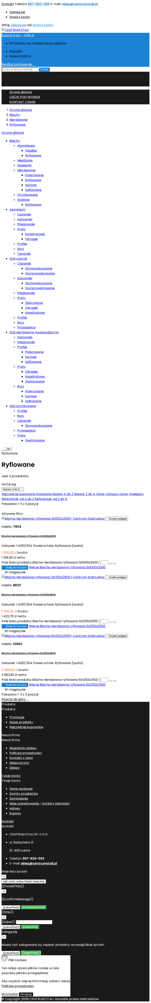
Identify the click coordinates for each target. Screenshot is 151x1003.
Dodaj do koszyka (14, 567)
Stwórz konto (19, 17)
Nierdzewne (26, 170)
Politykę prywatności (18, 986)
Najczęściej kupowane (19, 494)
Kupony (15, 813)
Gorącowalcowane (40, 273)
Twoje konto (11, 776)
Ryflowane (33, 155)
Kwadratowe (35, 234)
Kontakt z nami (21, 758)
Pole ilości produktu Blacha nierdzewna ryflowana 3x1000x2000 (50, 562)
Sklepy (14, 767)
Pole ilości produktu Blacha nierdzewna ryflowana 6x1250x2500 (50, 679)
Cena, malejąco (131, 494)
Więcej (67, 567)
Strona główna (13, 132)
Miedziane (25, 160)
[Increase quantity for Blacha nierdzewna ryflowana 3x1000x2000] (110, 563)
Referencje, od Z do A (51, 499)
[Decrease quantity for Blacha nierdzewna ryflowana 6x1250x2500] (114, 680)
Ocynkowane (27, 195)
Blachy (14, 141)
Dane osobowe (21, 788)
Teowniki (24, 253)
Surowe (31, 185)
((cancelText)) (11, 907)
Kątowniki (24, 219)
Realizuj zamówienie (18, 64)
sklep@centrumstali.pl (80, 4)
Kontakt (8, 4)
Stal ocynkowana (22, 406)
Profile (22, 244)
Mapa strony (19, 763)
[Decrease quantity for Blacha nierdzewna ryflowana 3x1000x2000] (114, 563)
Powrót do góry (15, 699)
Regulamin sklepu (22, 748)
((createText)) (30, 927)
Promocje (16, 717)
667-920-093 (39, 4)
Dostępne (44, 494)
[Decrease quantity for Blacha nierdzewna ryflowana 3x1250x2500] (114, 622)
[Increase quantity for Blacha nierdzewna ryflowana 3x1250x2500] (110, 622)
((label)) (8, 922)
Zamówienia (18, 798)
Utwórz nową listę (23, 881)
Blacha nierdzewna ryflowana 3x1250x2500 (29, 594)
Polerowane (34, 175)
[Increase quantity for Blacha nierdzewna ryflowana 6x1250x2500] (110, 680)
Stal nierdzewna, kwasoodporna (34, 332)
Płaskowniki (26, 224)
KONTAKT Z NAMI (22, 102)
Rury (20, 249)
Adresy (14, 808)
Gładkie (31, 150)
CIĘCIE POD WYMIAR (24, 97)
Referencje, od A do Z (18, 499)
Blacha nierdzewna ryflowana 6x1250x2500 (29, 653)
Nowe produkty (21, 722)
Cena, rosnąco (107, 494)
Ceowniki (24, 214)
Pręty (21, 229)
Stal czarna (18, 258)
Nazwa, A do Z (12, 489)
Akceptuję (26, 994)
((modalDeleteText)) (34, 907)
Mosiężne (24, 165)
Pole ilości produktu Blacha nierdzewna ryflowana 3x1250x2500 (50, 621)
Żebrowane (34, 303)
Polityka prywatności (25, 753)
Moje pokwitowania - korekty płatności (39, 803)
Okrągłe (31, 239)
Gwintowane (35, 381)
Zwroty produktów (23, 793)
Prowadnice (26, 327)
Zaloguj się (17, 12)
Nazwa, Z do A (85, 494)
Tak (6, 448)
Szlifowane (33, 190)
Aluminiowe (26, 145)
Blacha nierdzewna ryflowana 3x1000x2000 (29, 536)
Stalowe (23, 199)
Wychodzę (10, 994)
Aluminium (17, 209)
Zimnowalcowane (38, 268)
